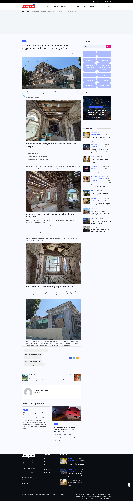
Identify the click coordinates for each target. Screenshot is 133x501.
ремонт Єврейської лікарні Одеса (33, 361)
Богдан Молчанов (29, 417)
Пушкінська (46, 93)
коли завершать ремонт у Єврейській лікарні (35, 350)
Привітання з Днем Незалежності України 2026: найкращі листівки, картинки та (101, 139)
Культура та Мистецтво (104, 54)
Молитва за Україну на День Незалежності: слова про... (42, 1)
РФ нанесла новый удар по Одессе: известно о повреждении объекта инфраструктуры (64, 429)
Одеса (47, 6)
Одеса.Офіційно (34, 97)
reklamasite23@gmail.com (29, 480)
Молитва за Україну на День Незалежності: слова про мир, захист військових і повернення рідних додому (96, 111)
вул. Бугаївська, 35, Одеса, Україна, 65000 (31, 473)
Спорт (77, 6)
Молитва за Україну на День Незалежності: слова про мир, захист (100, 160)
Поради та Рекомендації (89, 67)
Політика (55, 6)
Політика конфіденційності (50, 465)
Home (23, 11)
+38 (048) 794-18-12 (27, 477)
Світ (71, 6)
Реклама (47, 469)
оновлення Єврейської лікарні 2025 (33, 354)
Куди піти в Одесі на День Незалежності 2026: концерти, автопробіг (100, 213)
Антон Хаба (58, 434)
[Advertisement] (66, 23)
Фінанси (63, 6)
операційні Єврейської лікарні (32, 357)
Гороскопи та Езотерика (89, 54)
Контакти (47, 472)
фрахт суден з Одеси (53, 345)
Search (108, 46)
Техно (84, 6)
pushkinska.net (107, 498)
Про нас (47, 459)
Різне (91, 6)
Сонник (89, 80)
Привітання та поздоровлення (104, 67)
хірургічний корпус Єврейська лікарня (34, 365)
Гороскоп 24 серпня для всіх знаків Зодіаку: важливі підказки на (101, 151)
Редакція (47, 461)
